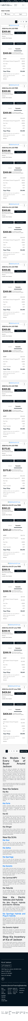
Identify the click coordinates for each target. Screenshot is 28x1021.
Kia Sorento (7, 866)
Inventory (4, 985)
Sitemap (13, 1012)
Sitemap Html (17, 1012)
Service (10, 985)
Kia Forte (6, 803)
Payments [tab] (17, 49)
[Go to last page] (26, 21)
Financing (16, 985)
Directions (21, 990)
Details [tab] (10, 49)
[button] (24, 26)
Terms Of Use (10, 1013)
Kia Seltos (7, 848)
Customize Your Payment (8, 43)
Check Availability (20, 43)
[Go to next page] (23, 21)
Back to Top (24, 751)
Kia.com (21, 992)
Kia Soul (6, 840)
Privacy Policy (6, 1012)
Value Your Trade (20, 32)
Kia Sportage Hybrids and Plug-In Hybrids (14, 915)
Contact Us (7, 965)
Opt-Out (24, 1012)
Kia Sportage (8, 857)
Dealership (23, 985)
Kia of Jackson (3, 1012)
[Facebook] (2, 978)
